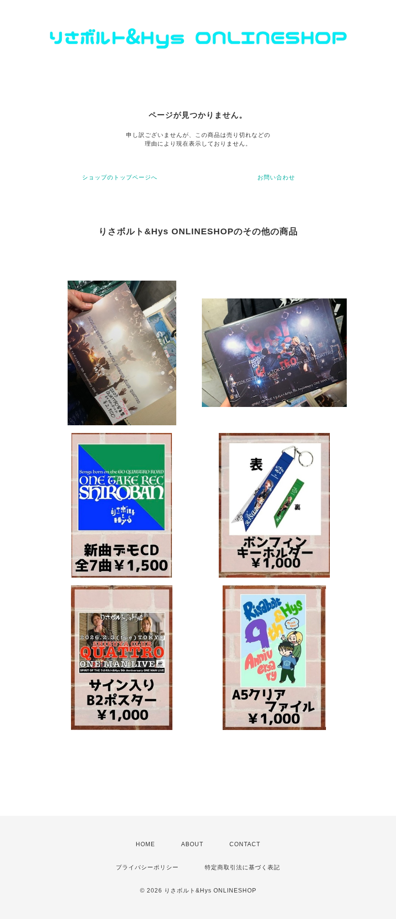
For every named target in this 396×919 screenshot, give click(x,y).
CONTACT (244, 844)
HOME (145, 844)
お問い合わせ (276, 177)
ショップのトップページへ (119, 177)
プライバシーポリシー (147, 867)
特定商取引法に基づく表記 (242, 867)
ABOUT (192, 844)
